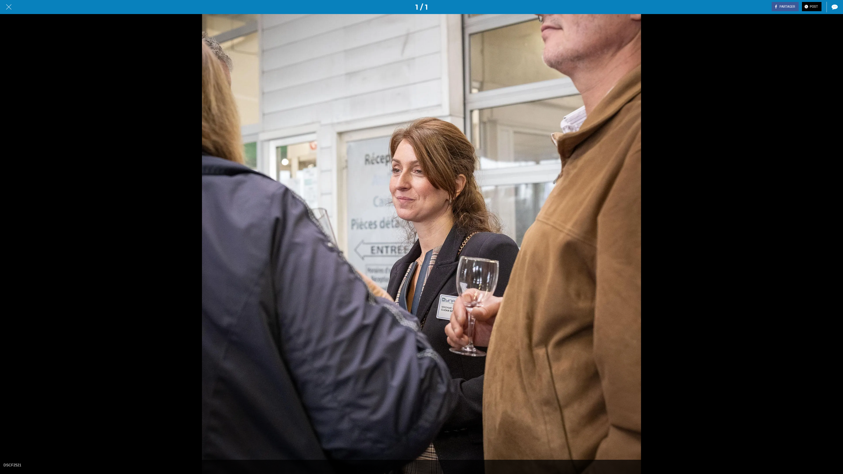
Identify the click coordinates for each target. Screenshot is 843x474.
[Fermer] (8, 7)
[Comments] (834, 7)
